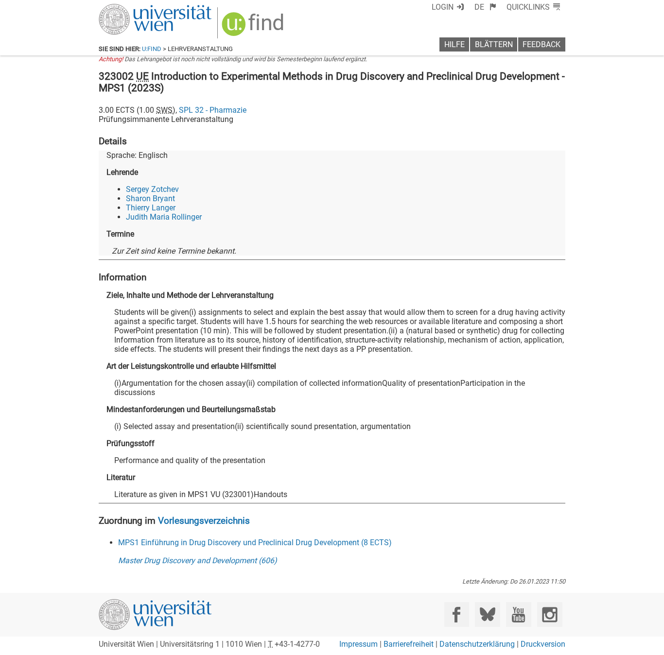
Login (443, 7)
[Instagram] (549, 614)
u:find (151, 48)
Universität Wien (132, 8)
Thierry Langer (150, 207)
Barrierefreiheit (409, 644)
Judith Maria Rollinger (164, 217)
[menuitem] (485, 7)
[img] (254, 27)
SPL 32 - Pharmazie (212, 110)
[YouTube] (518, 614)
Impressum (358, 644)
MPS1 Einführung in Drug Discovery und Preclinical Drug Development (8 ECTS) (255, 542)
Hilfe (454, 44)
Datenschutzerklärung (477, 644)
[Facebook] (456, 614)
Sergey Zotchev (152, 189)
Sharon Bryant (150, 198)
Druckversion (543, 644)
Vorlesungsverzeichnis (204, 520)
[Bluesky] (487, 614)
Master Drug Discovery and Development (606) (197, 560)
